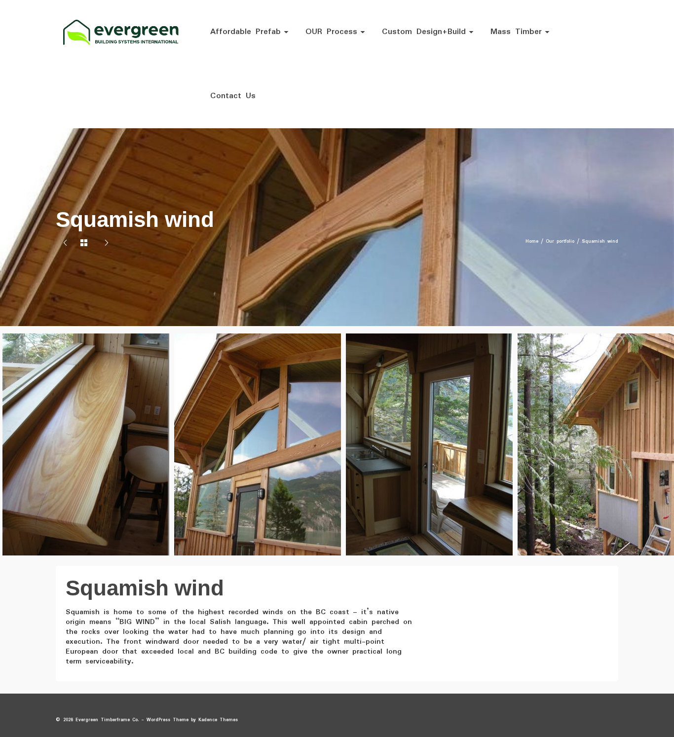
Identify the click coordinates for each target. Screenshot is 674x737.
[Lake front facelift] (65, 244)
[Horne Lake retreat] (106, 244)
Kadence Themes (218, 720)
